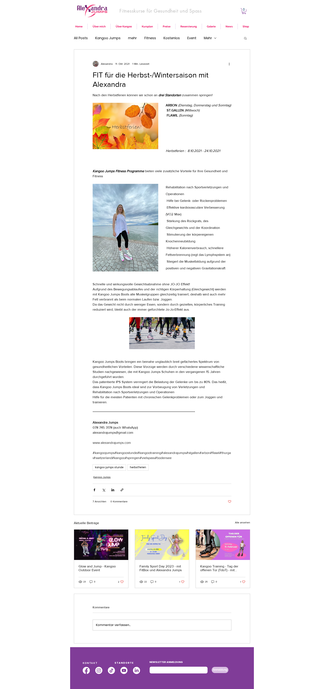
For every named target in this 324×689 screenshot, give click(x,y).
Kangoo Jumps (108, 38)
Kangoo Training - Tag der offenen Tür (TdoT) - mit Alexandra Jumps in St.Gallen (221, 568)
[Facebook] (86, 670)
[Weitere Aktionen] (229, 64)
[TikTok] (111, 670)
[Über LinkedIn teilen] (113, 490)
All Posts (81, 38)
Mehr (208, 38)
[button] (244, 11)
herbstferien (138, 467)
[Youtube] (124, 670)
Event (191, 38)
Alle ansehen (242, 522)
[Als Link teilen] (122, 490)
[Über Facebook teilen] (94, 490)
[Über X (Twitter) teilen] (103, 490)
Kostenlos (172, 38)
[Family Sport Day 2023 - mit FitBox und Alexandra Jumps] (162, 545)
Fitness (150, 38)
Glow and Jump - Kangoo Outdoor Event (97, 568)
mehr (132, 38)
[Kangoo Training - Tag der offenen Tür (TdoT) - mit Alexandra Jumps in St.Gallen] (223, 545)
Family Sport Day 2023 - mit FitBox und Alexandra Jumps (161, 568)
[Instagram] (98, 670)
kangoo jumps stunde (109, 467)
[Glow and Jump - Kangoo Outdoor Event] (101, 545)
